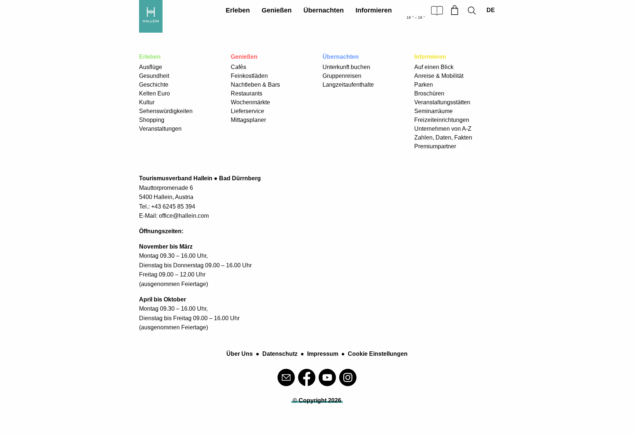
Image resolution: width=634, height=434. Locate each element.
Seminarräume (433, 111)
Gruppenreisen (342, 76)
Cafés (238, 67)
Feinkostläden (249, 76)
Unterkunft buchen (346, 67)
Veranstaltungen (160, 129)
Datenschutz (280, 354)
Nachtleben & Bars (255, 85)
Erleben (238, 10)
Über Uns (239, 354)
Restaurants (246, 93)
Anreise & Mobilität (438, 76)
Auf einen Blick (433, 67)
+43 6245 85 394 (173, 206)
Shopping (151, 120)
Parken (423, 85)
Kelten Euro (154, 93)
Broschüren (429, 93)
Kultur (146, 102)
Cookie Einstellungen (378, 354)
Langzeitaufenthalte (348, 85)
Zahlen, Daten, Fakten (443, 137)
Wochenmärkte (250, 102)
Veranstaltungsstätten (442, 102)
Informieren (374, 10)
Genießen (277, 10)
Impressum (322, 354)
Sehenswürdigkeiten (166, 111)
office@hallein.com (184, 216)
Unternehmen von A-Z (442, 129)
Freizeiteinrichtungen (441, 120)
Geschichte (153, 85)
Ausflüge (150, 67)
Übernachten (323, 10)
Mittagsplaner (248, 120)
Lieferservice (247, 111)
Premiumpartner (435, 146)
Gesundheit (154, 76)
